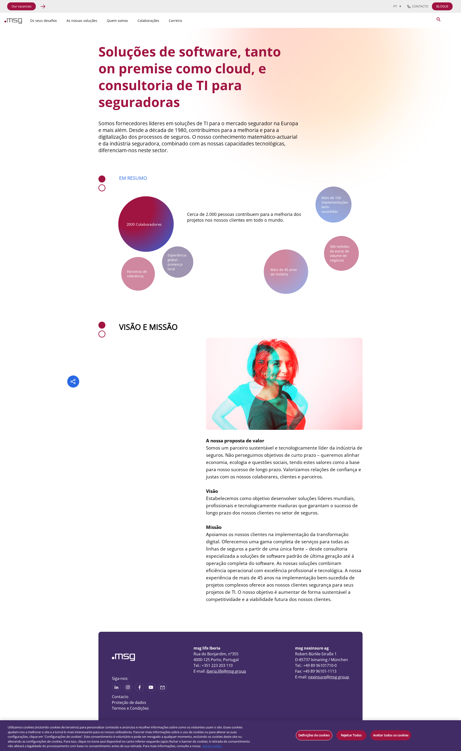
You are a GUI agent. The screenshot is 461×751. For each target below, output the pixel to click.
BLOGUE (442, 6)
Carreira (175, 20)
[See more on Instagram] (128, 690)
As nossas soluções (82, 20)
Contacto (419, 6)
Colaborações (148, 20)
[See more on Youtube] (151, 690)
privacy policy (212, 746)
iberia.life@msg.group (226, 671)
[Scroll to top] (395, 717)
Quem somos (117, 20)
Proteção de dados (129, 702)
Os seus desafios (43, 20)
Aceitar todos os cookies (390, 735)
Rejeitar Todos (351, 735)
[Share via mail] (162, 690)
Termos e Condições (130, 708)
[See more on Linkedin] (116, 690)
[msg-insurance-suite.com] (13, 22)
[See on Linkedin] (139, 690)
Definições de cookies (314, 735)
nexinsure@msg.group (328, 677)
